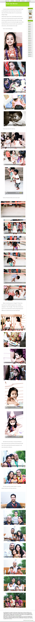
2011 (29, 47)
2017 (29, 36)
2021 (29, 29)
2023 (29, 26)
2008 (29, 52)
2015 (29, 40)
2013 (29, 43)
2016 (29, 38)
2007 (29, 54)
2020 (29, 31)
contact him (17, 615)
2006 (29, 56)
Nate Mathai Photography (29, 620)
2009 (29, 50)
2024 (29, 24)
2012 (29, 45)
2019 (29, 33)
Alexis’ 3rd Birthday (12, 4)
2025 (29, 22)
